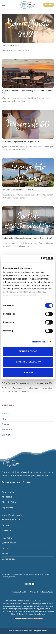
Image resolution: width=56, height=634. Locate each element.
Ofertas (5, 424)
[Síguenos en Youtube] (33, 584)
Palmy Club (7, 429)
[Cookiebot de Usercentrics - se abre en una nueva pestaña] (41, 258)
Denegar (28, 372)
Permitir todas (28, 351)
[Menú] (3, 4)
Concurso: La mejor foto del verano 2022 (19, 190)
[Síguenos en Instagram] (26, 584)
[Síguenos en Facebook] (23, 584)
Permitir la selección (28, 362)
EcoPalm (6, 434)
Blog (4, 419)
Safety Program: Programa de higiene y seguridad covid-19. (27, 383)
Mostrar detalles (40, 342)
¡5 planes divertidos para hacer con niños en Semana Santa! (27, 238)
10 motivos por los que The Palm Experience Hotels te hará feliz (27, 92)
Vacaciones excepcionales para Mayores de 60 (21, 141)
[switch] (49, 314)
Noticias (6, 413)
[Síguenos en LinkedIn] (30, 584)
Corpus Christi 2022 (10, 45)
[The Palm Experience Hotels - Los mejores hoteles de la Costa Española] (28, 5)
